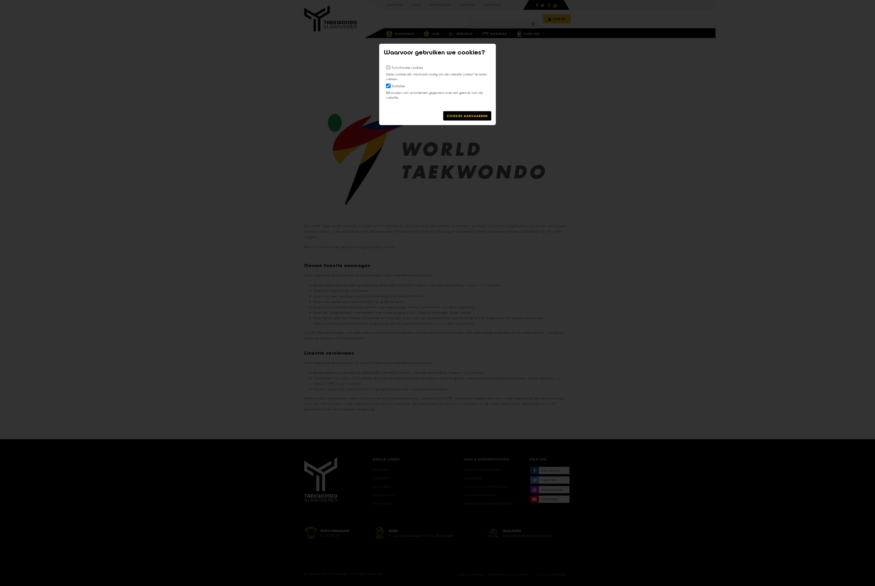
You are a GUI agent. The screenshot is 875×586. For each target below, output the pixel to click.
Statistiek (398, 86)
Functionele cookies (407, 67)
